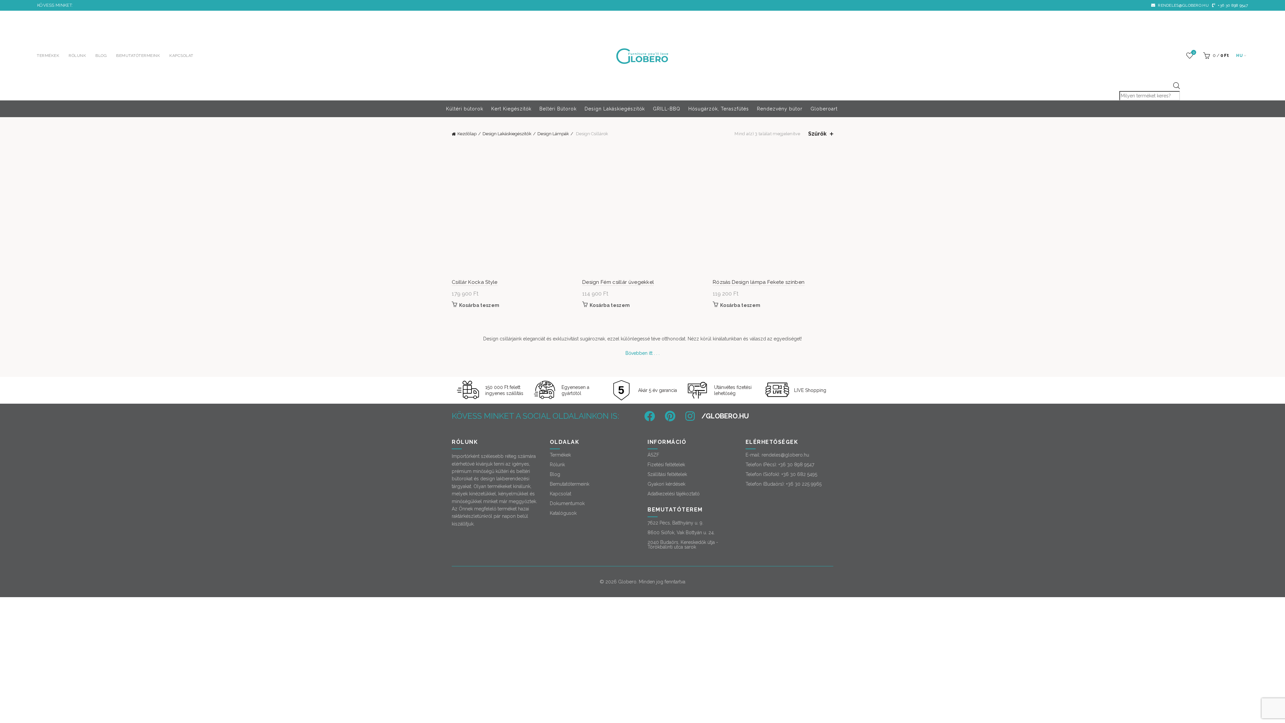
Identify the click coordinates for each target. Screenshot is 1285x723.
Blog (101, 55)
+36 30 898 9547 (1232, 5)
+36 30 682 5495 (799, 474)
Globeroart (824, 108)
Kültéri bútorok (464, 108)
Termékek (48, 55)
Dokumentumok (567, 503)
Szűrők (817, 134)
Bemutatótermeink (138, 55)
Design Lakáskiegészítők (615, 108)
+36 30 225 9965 (804, 484)
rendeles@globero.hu (1183, 5)
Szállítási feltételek (667, 474)
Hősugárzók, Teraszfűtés (718, 108)
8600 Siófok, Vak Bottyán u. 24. (681, 532)
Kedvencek (1194, 52)
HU (1239, 55)
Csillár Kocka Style (475, 282)
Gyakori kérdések (666, 484)
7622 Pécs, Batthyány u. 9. (675, 523)
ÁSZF (653, 455)
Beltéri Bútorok (558, 108)
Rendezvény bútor (779, 108)
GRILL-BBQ (666, 108)
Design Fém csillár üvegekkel (618, 282)
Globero (627, 581)
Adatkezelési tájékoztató (674, 493)
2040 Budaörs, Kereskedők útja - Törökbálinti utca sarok (683, 545)
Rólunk (77, 55)
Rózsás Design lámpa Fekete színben (758, 282)
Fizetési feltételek (666, 464)
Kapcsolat (181, 55)
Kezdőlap (467, 133)
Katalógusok (563, 513)
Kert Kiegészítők (511, 108)
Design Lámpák (553, 133)
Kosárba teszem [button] (479, 305)
